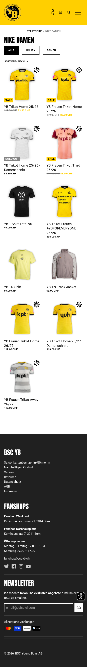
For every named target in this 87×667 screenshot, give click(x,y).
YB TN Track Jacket (61, 287)
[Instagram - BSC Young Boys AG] (21, 566)
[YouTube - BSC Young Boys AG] (28, 566)
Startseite (34, 31)
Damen (51, 50)
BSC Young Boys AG (28, 653)
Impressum (11, 491)
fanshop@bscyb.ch (17, 558)
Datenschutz (12, 482)
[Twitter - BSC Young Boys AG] (6, 566)
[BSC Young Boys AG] (12, 20)
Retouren (10, 477)
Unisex (30, 50)
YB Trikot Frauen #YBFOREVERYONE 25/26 (61, 228)
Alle (11, 50)
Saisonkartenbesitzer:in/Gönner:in (27, 462)
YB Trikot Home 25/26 (21, 107)
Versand (9, 472)
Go (78, 608)
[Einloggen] (52, 12)
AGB (7, 486)
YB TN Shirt (12, 287)
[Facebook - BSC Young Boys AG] (13, 566)
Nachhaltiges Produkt (18, 467)
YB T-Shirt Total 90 (18, 224)
